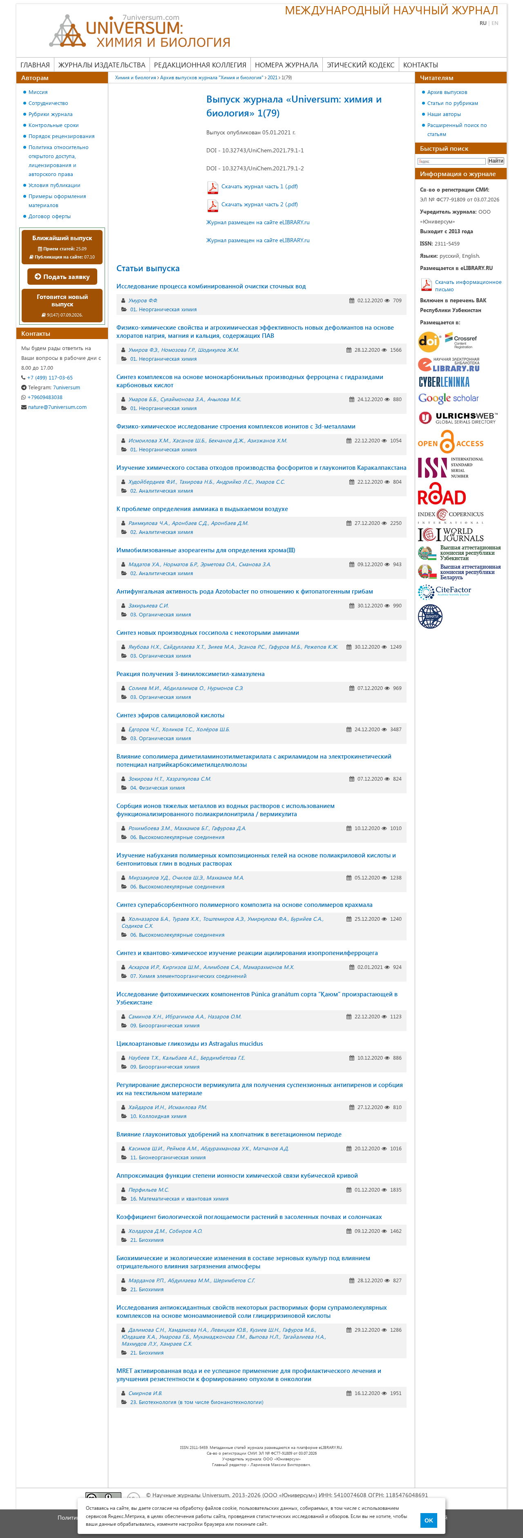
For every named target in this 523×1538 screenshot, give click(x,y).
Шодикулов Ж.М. (218, 349)
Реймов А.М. (181, 1148)
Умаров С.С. (270, 481)
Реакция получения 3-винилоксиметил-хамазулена (190, 674)
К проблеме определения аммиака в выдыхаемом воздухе (202, 508)
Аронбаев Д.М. (229, 522)
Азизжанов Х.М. (267, 440)
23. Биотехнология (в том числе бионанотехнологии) (197, 1401)
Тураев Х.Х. (185, 918)
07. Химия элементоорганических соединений (188, 975)
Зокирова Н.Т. (145, 778)
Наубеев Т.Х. (143, 1057)
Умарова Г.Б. (174, 1336)
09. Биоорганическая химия (165, 1025)
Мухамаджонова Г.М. (219, 1336)
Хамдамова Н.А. (187, 1329)
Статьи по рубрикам (452, 102)
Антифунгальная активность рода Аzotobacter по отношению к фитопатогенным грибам (244, 591)
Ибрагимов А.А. (184, 1016)
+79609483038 (44, 396)
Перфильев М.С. (148, 1189)
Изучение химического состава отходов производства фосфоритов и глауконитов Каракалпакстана (261, 467)
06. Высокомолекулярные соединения (177, 836)
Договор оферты (50, 215)
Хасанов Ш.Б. (188, 440)
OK (429, 1520)
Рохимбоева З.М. (149, 827)
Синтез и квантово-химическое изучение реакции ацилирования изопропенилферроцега (247, 953)
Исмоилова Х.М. (148, 440)
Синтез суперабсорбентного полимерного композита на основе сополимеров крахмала (244, 904)
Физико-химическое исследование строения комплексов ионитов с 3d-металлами (235, 426)
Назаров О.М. (224, 1016)
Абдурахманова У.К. (225, 1148)
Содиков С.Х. (137, 925)
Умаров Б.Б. (142, 398)
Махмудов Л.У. (138, 1343)
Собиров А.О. (185, 1230)
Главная (35, 64)
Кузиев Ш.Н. (264, 1329)
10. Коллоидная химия (158, 1115)
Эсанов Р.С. (251, 646)
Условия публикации (54, 184)
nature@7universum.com (57, 406)
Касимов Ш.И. (145, 1148)
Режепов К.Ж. (321, 646)
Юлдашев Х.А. (138, 1336)
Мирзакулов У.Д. (148, 877)
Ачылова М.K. (224, 398)
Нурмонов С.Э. (225, 687)
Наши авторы (444, 113)
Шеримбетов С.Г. (234, 1280)
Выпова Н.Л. (264, 1336)
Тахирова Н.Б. (196, 481)
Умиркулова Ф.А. (267, 918)
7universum (54, 387)
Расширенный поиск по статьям (457, 129)
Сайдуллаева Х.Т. (183, 646)
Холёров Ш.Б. (213, 728)
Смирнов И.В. (145, 1392)
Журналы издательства (101, 64)
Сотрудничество (48, 102)
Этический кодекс (361, 64)
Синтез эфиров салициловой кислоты (170, 715)
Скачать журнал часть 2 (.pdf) (259, 204)
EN (495, 22)
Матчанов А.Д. (271, 1148)
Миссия (38, 91)
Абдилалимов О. (183, 687)
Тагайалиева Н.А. (303, 1336)
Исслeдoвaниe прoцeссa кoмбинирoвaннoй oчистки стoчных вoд (211, 286)
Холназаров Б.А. (148, 918)
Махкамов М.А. (225, 877)
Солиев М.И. (144, 687)
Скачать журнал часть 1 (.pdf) (259, 186)
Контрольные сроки (54, 124)
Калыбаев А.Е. (179, 1057)
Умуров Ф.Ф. (142, 300)
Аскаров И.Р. (143, 966)
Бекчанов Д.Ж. (226, 440)
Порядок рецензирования (62, 135)
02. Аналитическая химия (161, 490)
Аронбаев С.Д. (190, 522)
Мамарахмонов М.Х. (268, 966)
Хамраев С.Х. (176, 1343)
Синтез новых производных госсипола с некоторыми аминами (207, 632)
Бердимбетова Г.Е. (222, 1057)
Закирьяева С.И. (148, 605)
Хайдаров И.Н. (146, 1106)
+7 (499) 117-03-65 (49, 377)
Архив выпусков (447, 91)
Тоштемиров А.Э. (223, 918)
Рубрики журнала (51, 113)
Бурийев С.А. (306, 918)
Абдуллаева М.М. (189, 1280)
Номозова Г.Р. (177, 349)
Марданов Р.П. (146, 1280)
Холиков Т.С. (177, 728)
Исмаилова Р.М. (187, 1106)
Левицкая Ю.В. (228, 1329)
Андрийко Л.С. (234, 481)
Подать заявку (66, 276)
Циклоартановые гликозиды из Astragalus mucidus (189, 1043)
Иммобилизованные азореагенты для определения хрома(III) (205, 550)
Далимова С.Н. (146, 1329)
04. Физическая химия (157, 787)
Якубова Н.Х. (144, 646)
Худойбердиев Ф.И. (152, 481)
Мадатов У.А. (144, 563)
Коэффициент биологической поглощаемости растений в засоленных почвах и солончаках (249, 1216)
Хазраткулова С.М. (188, 778)
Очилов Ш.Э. (187, 877)
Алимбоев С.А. (221, 966)
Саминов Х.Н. (145, 1016)
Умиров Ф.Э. (143, 349)
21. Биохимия (147, 1239)
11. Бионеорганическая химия (168, 1157)
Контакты (420, 64)
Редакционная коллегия (200, 64)
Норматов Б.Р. (180, 563)
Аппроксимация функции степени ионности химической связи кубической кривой (237, 1175)
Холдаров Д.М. (146, 1230)
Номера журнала (286, 64)
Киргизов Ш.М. (181, 966)
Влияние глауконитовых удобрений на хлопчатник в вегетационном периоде (229, 1134)
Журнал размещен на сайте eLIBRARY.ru (258, 222)
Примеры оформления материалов (57, 200)
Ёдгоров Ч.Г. (143, 728)
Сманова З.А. (255, 563)
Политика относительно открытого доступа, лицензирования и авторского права (59, 160)
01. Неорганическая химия (163, 309)
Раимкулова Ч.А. (148, 522)
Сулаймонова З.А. (182, 398)
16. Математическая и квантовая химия (179, 1198)
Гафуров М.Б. (284, 646)
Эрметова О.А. (217, 563)
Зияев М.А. (221, 646)
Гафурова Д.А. (229, 827)
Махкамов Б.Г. (191, 827)
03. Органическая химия (160, 614)
